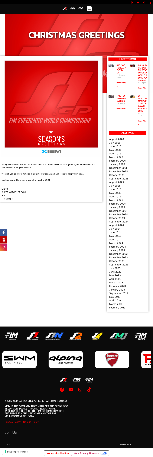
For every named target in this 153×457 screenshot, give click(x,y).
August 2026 (116, 139)
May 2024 (115, 235)
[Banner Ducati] (66, 359)
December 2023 (118, 253)
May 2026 (115, 149)
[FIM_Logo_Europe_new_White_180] (140, 336)
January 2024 (117, 250)
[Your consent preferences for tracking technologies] (16, 452)
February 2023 (117, 286)
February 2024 (117, 246)
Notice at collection (57, 453)
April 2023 (115, 278)
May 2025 (115, 192)
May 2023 (115, 275)
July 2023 (115, 268)
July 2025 (115, 185)
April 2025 (115, 196)
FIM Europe (7, 199)
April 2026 (115, 153)
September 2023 (118, 264)
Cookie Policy (31, 421)
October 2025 (117, 174)
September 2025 (118, 178)
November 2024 (118, 214)
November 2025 (118, 171)
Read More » (143, 88)
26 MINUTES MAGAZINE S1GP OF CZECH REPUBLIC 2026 (143, 103)
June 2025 (115, 189)
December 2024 (118, 210)
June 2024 (115, 232)
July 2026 (115, 142)
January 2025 (117, 207)
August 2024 (116, 225)
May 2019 (114, 296)
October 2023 (117, 260)
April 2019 (115, 300)
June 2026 (115, 146)
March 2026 (116, 157)
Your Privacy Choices (86, 453)
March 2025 (116, 200)
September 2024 (118, 221)
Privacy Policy (13, 421)
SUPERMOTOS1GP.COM (13, 192)
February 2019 (117, 307)
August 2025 (116, 182)
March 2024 (116, 243)
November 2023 (118, 257)
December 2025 (118, 167)
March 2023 (116, 282)
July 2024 (115, 228)
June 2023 (115, 271)
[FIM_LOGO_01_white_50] (11, 336)
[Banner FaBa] (112, 359)
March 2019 (116, 303)
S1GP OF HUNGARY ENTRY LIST (121, 69)
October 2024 (117, 217)
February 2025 (117, 203)
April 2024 (115, 239)
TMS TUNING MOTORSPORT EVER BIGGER (124, 98)
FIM (3, 195)
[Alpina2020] (19, 359)
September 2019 (118, 293)
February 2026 (117, 160)
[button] (89, 8)
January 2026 (117, 164)
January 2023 (117, 289)
